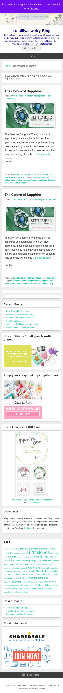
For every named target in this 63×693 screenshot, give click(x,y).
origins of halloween (21, 578)
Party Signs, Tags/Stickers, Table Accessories (31, 499)
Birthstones (18, 174)
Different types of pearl (41, 556)
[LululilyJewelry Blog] (31, 24)
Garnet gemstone (21, 560)
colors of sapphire (41, 177)
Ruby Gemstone (47, 581)
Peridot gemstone (38, 577)
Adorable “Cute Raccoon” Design (20, 314)
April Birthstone (20, 548)
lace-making (17, 571)
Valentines (48, 588)
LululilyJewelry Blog (32, 30)
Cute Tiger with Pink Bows (18, 310)
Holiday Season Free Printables (20, 327)
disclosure (28, 528)
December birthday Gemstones (20, 317)
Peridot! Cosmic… (14, 320)
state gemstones (27, 585)
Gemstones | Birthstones (35, 277)
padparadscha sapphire (15, 180)
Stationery (40, 585)
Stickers (49, 585)
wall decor (24, 592)
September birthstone (30, 283)
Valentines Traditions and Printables (22, 324)
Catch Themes (39, 689)
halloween (44, 560)
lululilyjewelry (40, 95)
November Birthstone (25, 574)
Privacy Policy (53, 685)
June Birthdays (47, 567)
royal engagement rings (36, 180)
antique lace (8, 549)
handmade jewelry (20, 564)
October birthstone (44, 574)
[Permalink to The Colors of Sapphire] (30, 130)
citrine (14, 556)
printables (19, 581)
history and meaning (40, 564)
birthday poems (21, 553)
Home (7, 65)
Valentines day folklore (12, 592)
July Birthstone (32, 567)
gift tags (32, 560)
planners (9, 581)
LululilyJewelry (32, 502)
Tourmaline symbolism (34, 588)
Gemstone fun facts (32, 174)
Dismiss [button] (34, 8)
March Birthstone (43, 571)
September (20, 177)
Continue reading (44, 154)
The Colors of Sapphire (23, 91)
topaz (21, 588)
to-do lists (13, 588)
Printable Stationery (31, 582)
